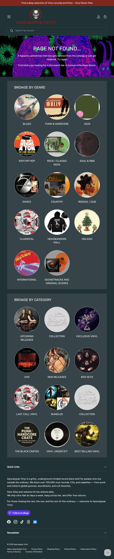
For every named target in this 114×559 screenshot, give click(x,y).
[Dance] (26, 184)
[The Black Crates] (26, 434)
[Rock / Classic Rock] (57, 144)
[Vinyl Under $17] (57, 434)
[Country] (57, 184)
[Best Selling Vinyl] (87, 434)
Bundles (57, 414)
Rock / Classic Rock (57, 162)
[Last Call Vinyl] (26, 397)
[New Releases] (57, 360)
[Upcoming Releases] (26, 319)
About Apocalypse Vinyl (17, 549)
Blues (27, 123)
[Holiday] (87, 222)
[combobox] (57, 30)
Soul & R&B (87, 160)
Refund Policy (70, 549)
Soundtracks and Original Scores (57, 281)
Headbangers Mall (57, 240)
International (27, 279)
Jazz (87, 123)
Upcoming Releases (27, 338)
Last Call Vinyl (27, 414)
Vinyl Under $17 (56, 451)
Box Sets (87, 376)
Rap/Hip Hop (27, 160)
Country (57, 201)
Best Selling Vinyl (87, 451)
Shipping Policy (53, 549)
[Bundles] (57, 397)
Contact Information (34, 552)
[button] (105, 16)
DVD (27, 376)
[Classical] (26, 222)
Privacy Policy (36, 549)
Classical (27, 238)
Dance (27, 201)
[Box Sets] (87, 360)
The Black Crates (27, 451)
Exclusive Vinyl (87, 336)
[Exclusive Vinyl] (87, 319)
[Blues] (26, 107)
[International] (26, 262)
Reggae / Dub (87, 201)
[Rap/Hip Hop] (26, 144)
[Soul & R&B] (87, 144)
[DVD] (26, 360)
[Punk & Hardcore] (57, 107)
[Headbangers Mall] (57, 222)
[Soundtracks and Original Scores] (57, 262)
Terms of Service (14, 552)
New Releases (57, 376)
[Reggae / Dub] (87, 184)
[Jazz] (87, 107)
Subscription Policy (88, 549)
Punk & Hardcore (57, 123)
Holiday (87, 238)
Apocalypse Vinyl (21, 544)
